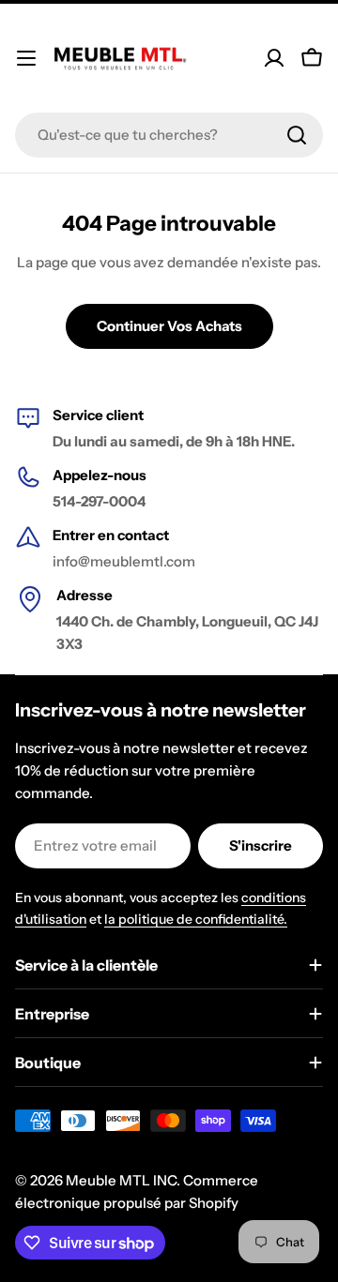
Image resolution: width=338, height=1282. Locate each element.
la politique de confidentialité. (195, 919)
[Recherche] (296, 135)
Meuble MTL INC (121, 1180)
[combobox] (169, 135)
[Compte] (274, 58)
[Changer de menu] (26, 58)
